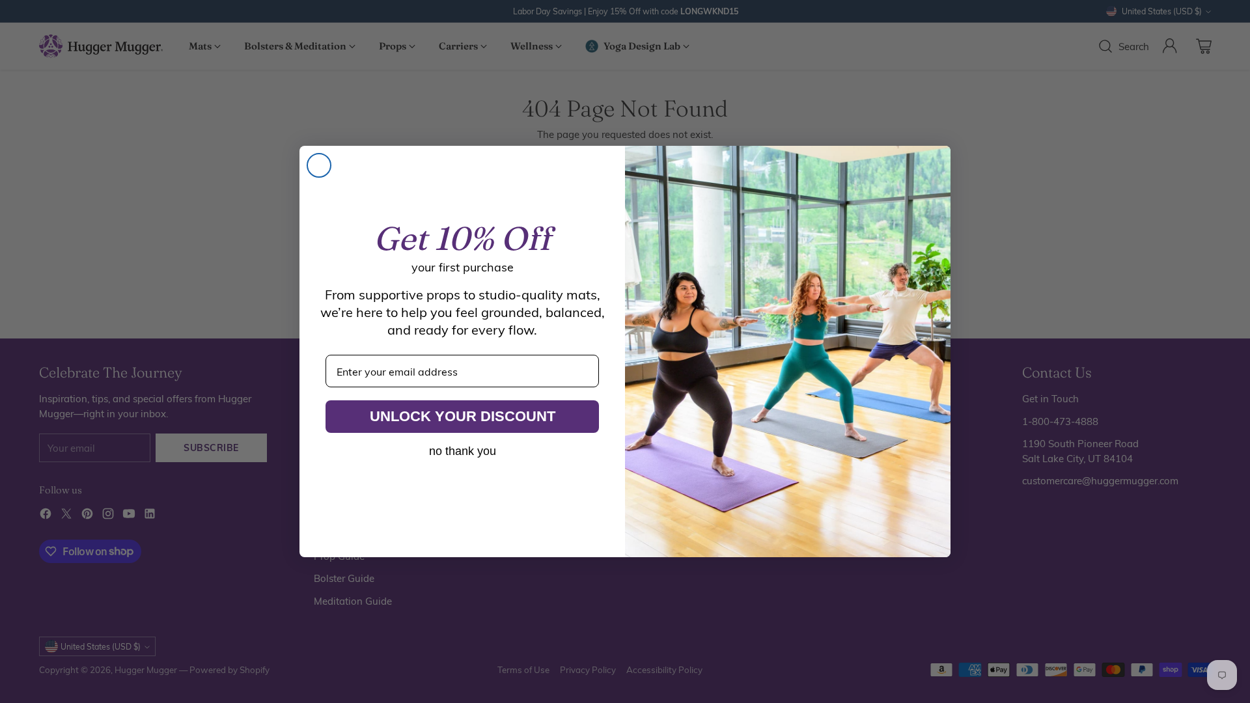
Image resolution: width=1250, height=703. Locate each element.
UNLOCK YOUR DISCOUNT (462, 416)
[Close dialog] (319, 165)
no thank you (462, 451)
